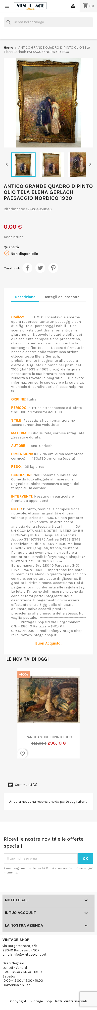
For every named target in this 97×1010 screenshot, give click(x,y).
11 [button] (60, 770)
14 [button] (75, 770)
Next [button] (83, 716)
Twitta (40, 268)
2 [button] (16, 770)
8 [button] (46, 770)
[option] (48, 716)
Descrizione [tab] (25, 297)
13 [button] (70, 770)
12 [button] (65, 770)
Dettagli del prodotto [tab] (62, 297)
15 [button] (80, 770)
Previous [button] (13, 716)
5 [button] (31, 770)
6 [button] (36, 770)
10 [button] (55, 770)
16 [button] (85, 770)
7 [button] (41, 770)
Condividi (27, 268)
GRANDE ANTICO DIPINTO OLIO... (48, 737)
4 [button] (26, 770)
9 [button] (50, 770)
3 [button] (21, 770)
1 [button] (11, 770)
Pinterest (53, 268)
